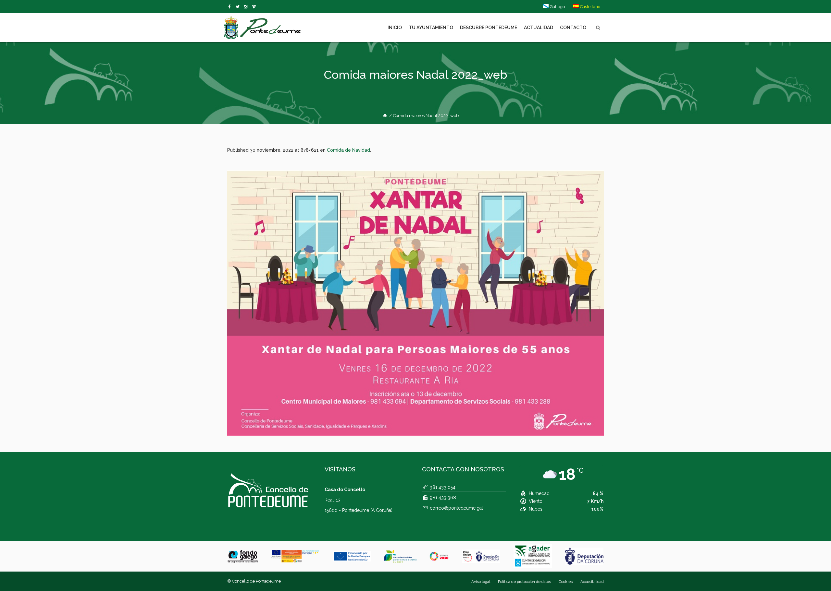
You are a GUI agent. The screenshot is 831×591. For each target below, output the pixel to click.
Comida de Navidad (348, 150)
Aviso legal (480, 581)
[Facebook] (230, 7)
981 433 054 (442, 487)
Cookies (566, 581)
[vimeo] (238, 7)
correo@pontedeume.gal (456, 508)
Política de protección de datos (524, 581)
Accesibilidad (592, 581)
